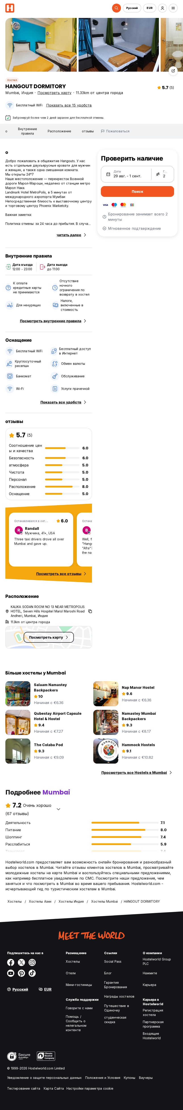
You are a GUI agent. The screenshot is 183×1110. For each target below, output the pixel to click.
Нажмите (150, 973)
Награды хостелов (119, 996)
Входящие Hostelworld (152, 1036)
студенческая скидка (115, 1020)
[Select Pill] (116, 8)
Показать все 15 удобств (69, 105)
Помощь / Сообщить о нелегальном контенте (76, 1023)
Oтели (71, 973)
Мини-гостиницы (79, 985)
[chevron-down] (58, 809)
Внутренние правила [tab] (27, 131)
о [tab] (6, 131)
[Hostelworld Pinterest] (21, 973)
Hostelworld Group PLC (157, 961)
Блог (107, 973)
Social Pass (112, 961)
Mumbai (12, 92)
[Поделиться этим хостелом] (173, 70)
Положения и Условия (102, 1078)
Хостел (12, 80)
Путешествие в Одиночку (116, 1008)
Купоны (129, 1078)
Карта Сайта (54, 1088)
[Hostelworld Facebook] (10, 962)
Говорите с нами (79, 1008)
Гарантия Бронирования (115, 985)
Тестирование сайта (23, 1088)
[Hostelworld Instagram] (32, 962)
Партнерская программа (153, 1024)
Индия (27, 92)
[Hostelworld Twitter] (21, 962)
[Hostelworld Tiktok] (32, 973)
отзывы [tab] (88, 131)
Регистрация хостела (153, 1012)
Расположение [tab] (59, 131)
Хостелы (73, 961)
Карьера (149, 985)
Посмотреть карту (54, 92)
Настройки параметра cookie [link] (90, 1088)
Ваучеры (146, 1078)
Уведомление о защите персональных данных (44, 1078)
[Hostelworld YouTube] (10, 973)
